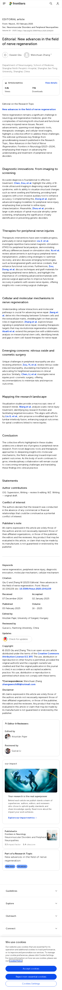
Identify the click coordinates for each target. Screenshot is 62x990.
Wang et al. (25, 406)
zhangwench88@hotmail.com (18, 684)
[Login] (58, 3)
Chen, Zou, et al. (23, 183)
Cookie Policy (15, 961)
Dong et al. (41, 199)
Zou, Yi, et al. (30, 364)
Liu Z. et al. (43, 241)
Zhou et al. (38, 208)
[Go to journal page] (52, 835)
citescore (29, 844)
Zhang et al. (30, 321)
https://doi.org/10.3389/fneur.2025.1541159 (35, 31)
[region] (31, 963)
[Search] (51, 3)
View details (51, 83)
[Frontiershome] (17, 3)
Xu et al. (55, 250)
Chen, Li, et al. (29, 374)
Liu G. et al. (11, 416)
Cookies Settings (31, 983)
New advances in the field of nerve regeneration (29, 109)
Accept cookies (31, 968)
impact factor (13, 844)
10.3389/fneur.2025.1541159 (35, 588)
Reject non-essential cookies (31, 976)
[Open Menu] (4, 3)
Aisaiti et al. (8, 331)
